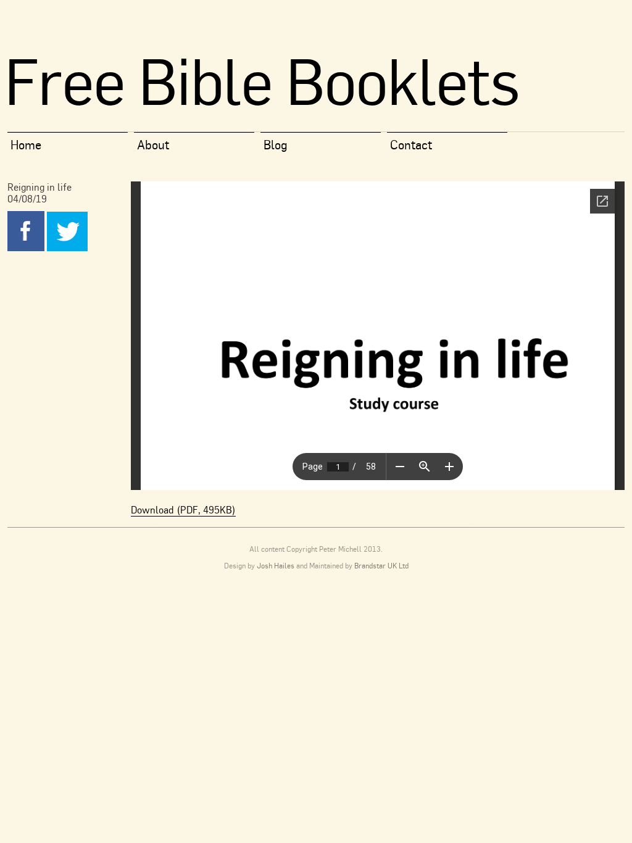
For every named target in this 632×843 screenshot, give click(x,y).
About (153, 145)
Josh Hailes (275, 565)
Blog (276, 145)
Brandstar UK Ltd (381, 565)
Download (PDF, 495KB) (183, 510)
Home (25, 145)
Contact (411, 145)
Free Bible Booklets (261, 81)
